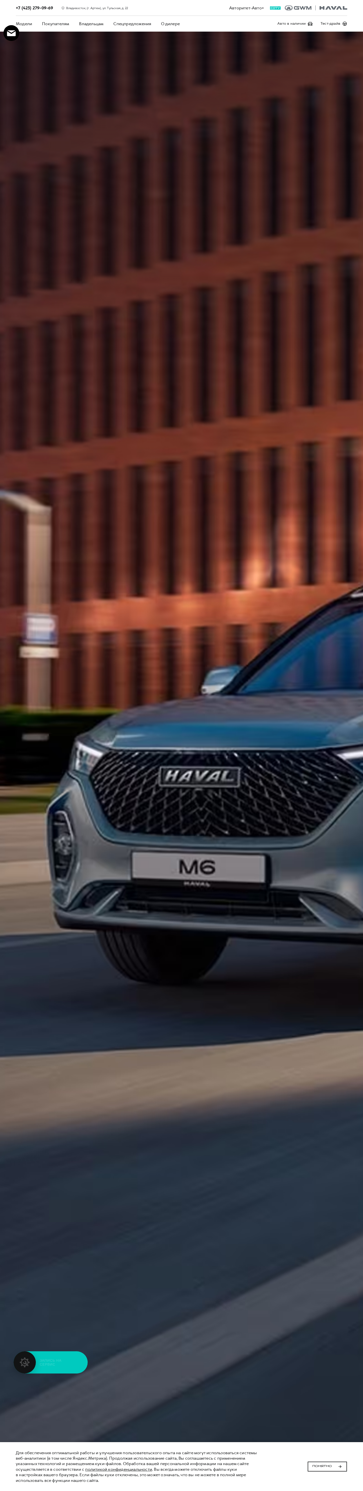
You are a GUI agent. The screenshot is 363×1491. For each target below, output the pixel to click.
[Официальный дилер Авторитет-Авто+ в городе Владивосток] (316, 8)
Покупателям (55, 23)
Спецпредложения (132, 23)
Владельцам (91, 23)
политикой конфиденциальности (118, 1469)
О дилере (170, 23)
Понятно (322, 1466)
